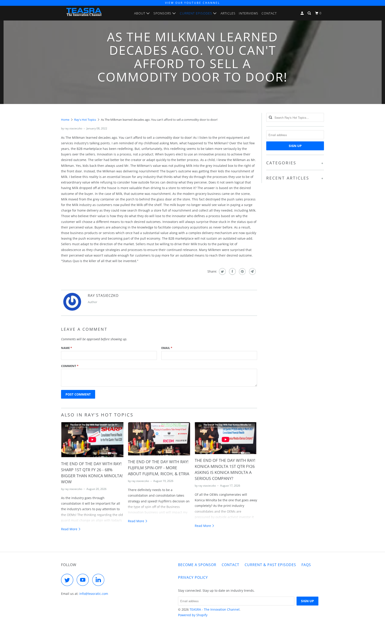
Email (166, 348)
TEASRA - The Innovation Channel (215, 609)
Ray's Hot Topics (85, 120)
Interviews (248, 13)
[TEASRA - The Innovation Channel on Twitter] (68, 580)
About (140, 13)
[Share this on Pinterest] (242, 271)
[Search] (310, 13)
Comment (69, 366)
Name (66, 348)
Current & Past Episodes (270, 564)
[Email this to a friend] (252, 271)
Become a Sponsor (197, 564)
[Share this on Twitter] (222, 271)
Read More (69, 529)
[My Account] (302, 13)
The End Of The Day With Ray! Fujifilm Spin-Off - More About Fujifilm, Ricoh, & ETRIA (158, 467)
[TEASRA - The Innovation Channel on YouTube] (84, 580)
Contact (269, 13)
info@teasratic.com (93, 593)
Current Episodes (196, 13)
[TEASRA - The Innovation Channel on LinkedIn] (99, 580)
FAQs (306, 564)
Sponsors (163, 13)
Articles (228, 13)
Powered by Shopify (192, 615)
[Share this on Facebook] (232, 271)
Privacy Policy (193, 577)
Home (65, 120)
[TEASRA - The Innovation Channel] (84, 13)
